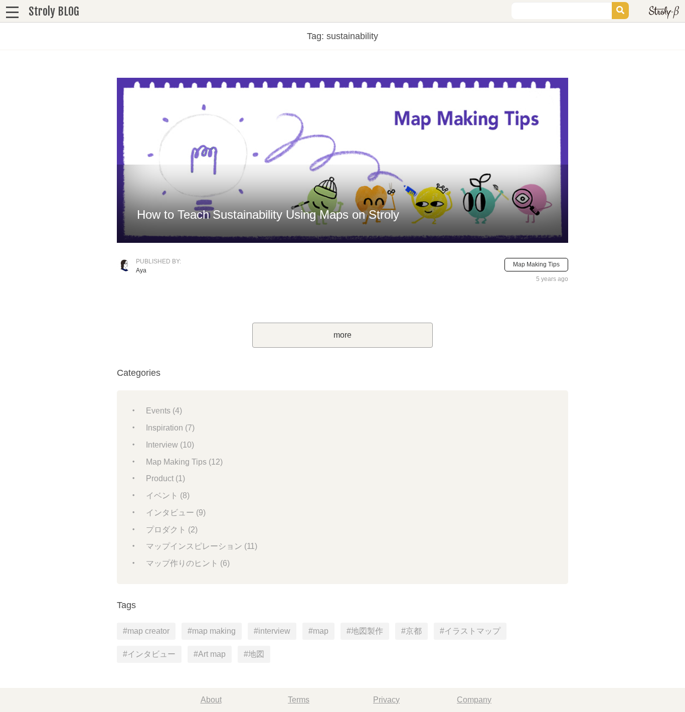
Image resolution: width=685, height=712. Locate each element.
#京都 (411, 631)
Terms (298, 699)
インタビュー (176, 512)
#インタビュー (149, 654)
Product (165, 478)
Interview (170, 445)
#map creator (146, 631)
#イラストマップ (470, 631)
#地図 (254, 654)
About (211, 699)
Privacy (386, 699)
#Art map (210, 654)
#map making (212, 631)
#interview (272, 631)
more (342, 335)
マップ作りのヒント (188, 563)
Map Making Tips (536, 264)
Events (164, 410)
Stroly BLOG (54, 11)
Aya (141, 270)
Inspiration (170, 427)
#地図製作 (365, 631)
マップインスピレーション (201, 546)
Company (474, 699)
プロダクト (172, 529)
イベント (168, 495)
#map (318, 631)
